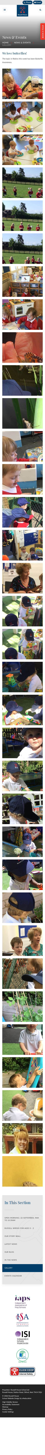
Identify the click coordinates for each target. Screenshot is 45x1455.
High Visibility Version (10, 1402)
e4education (26, 1398)
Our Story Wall (13, 1236)
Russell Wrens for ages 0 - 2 (19, 1228)
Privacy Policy (7, 1409)
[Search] (40, 9)
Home (5, 43)
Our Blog (9, 1252)
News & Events (22, 43)
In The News (11, 1260)
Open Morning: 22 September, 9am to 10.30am (22, 1219)
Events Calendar (13, 1276)
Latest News (11, 1244)
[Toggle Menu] (4, 9)
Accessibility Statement (10, 1404)
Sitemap (5, 1407)
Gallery (6, 45)
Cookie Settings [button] (8, 1412)
